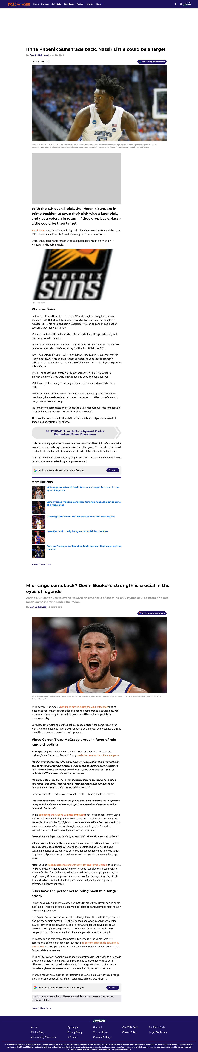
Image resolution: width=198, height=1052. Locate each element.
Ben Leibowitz (38, 607)
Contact (97, 1027)
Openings (72, 1027)
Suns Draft (45, 564)
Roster (80, 4)
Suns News (45, 1008)
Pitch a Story (38, 1032)
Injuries (89, 4)
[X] (181, 4)
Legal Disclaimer (158, 1032)
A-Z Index (72, 1037)
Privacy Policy (74, 1032)
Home (35, 564)
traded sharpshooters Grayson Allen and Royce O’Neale (77, 864)
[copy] (48, 61)
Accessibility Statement (44, 1037)
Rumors (45, 4)
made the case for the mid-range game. (98, 755)
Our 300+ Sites (130, 1027)
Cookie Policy (129, 1032)
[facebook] (175, 4)
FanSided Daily (157, 1027)
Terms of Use (100, 1032)
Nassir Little (38, 230)
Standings (69, 4)
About (34, 1027)
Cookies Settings (102, 1037)
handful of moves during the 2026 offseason (84, 706)
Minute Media (17, 1044)
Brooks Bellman (39, 55)
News (36, 4)
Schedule (56, 4)
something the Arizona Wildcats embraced (62, 814)
